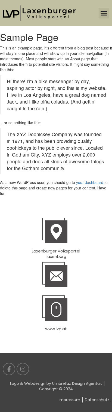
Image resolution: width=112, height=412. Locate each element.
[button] (104, 13)
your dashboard (89, 182)
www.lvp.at (56, 329)
